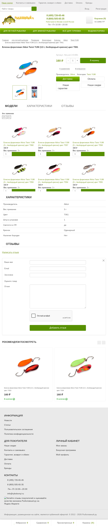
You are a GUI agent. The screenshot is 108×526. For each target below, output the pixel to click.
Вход (87, 9)
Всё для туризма (72, 31)
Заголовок (8, 275)
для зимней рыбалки (44, 31)
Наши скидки (7, 3)
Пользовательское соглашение (18, 429)
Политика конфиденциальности (18, 434)
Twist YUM (91, 74)
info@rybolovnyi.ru (15, 493)
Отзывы (67, 106)
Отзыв (7, 286)
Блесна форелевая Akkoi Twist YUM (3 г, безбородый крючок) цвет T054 (53, 180)
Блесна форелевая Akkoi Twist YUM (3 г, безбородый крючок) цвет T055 (88, 180)
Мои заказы (61, 445)
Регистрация (101, 9)
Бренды (89, 3)
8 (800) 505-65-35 (53, 18)
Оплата (79, 3)
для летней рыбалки (15, 31)
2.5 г (4, 117)
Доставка (69, 3)
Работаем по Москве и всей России (60, 22)
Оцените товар (10, 281)
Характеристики (39, 106)
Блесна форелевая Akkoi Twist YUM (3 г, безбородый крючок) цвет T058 (88, 143)
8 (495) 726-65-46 (53, 15)
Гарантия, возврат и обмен (50, 3)
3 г (9, 117)
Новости (8, 420)
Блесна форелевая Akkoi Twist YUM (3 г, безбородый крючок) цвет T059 (19, 180)
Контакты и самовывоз (25, 3)
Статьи (7, 425)
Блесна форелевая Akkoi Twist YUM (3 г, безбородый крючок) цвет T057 (53, 143)
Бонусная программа (66, 450)
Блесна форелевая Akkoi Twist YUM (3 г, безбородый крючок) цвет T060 (19, 143)
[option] (19, 92)
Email (6, 268)
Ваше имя (8, 262)
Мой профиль (62, 454)
